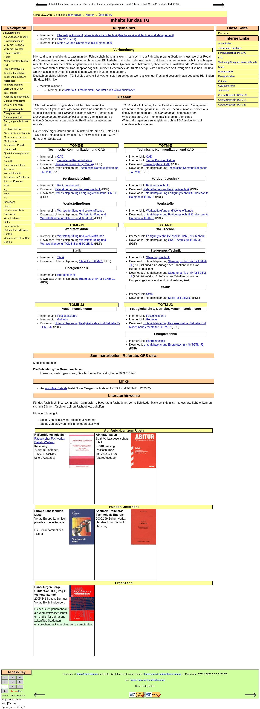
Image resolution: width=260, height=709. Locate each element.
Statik (7, 157)
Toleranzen (10, 169)
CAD (220, 57)
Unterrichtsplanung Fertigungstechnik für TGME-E (86, 193)
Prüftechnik (10, 149)
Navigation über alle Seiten (242, 15)
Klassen (90, 14)
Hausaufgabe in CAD (156, 164)
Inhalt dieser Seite (238, 11)
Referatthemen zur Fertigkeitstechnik (78, 189)
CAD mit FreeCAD (14, 45)
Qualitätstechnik (226, 85)
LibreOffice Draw (13, 88)
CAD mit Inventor (13, 49)
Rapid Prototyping (14, 69)
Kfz (5, 189)
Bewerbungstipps (13, 41)
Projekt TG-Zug (67, 39)
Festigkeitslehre (13, 129)
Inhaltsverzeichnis (14, 210)
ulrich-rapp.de (74, 14)
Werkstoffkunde (12, 173)
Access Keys (235, 23)
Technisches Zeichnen (16, 177)
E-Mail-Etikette (12, 53)
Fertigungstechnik (68, 185)
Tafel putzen (11, 93)
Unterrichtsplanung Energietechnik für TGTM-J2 (173, 344)
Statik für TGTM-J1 (91, 261)
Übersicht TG (105, 14)
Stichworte (10, 214)
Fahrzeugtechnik (13, 117)
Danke (7, 206)
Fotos (7, 57)
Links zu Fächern (13, 105)
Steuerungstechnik (14, 165)
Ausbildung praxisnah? (16, 96)
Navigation (16, 28)
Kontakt (8, 234)
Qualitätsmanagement (16, 153)
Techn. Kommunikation (160, 160)
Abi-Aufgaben (225, 43)
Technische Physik (14, 145)
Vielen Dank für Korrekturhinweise (148, 680)
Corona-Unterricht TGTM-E (232, 104)
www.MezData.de (56, 388)
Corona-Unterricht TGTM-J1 (232, 100)
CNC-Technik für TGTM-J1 (184, 239)
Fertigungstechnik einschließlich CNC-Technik (175, 236)
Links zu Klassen (12, 181)
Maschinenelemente (15, 137)
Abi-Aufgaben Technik (16, 37)
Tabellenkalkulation (14, 73)
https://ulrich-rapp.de (87, 674)
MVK (6, 193)
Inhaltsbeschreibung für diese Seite (244, 6)
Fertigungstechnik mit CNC (232, 53)
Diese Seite (237, 28)
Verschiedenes (12, 218)
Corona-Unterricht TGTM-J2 (232, 95)
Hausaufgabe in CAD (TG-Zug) (74, 164)
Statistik (8, 161)
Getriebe (222, 81)
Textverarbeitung (13, 84)
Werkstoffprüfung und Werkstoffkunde (237, 62)
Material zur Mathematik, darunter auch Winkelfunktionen (99, 90)
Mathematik (10, 141)
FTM (6, 185)
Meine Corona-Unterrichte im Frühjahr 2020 (84, 42)
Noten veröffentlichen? (16, 61)
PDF (6, 65)
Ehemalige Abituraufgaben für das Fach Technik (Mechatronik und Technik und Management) (115, 35)
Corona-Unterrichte (14, 100)
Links (7, 222)
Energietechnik (12, 113)
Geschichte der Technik (17, 133)
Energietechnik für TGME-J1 (97, 278)
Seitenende (234, 19)
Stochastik (223, 90)
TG (5, 197)
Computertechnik (13, 109)
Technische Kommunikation (74, 160)
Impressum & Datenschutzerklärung (162, 674)
